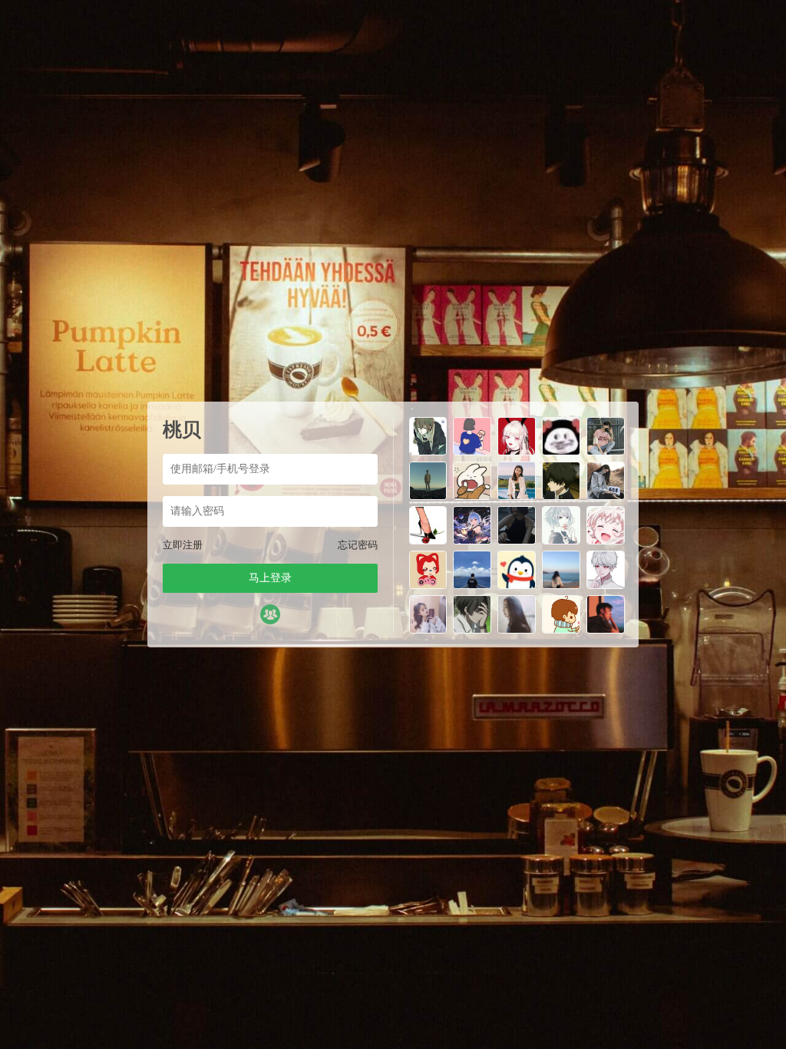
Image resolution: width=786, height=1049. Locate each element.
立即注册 (183, 545)
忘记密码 (358, 545)
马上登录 (270, 578)
